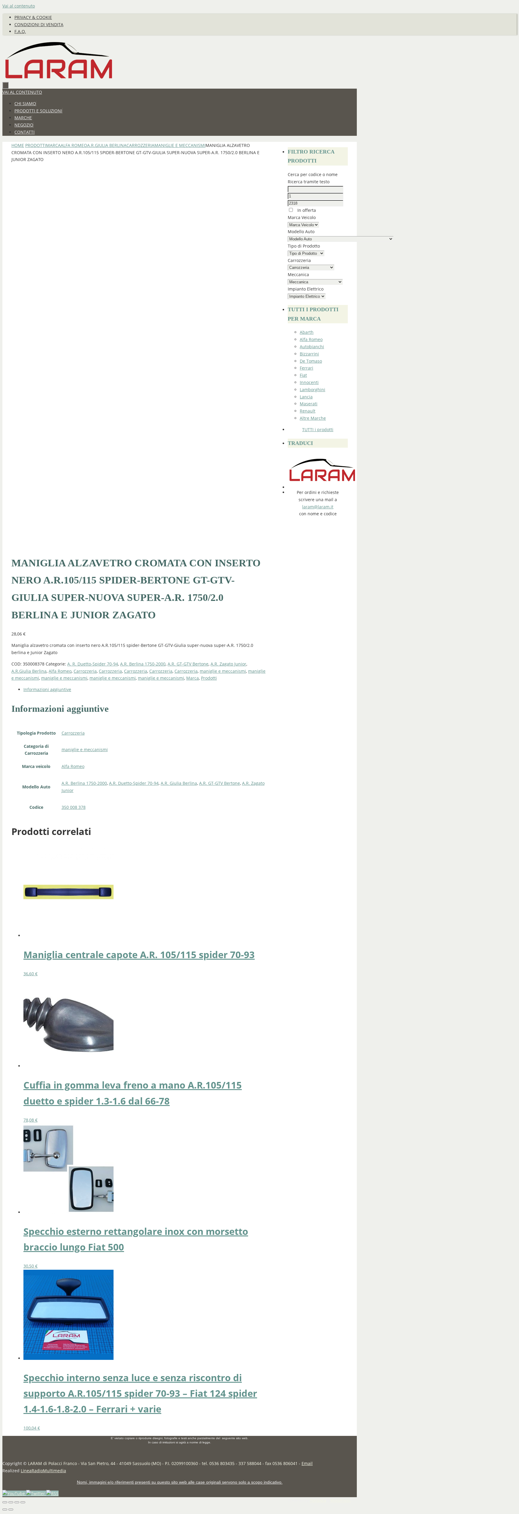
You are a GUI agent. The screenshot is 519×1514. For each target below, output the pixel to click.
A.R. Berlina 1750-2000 (142, 664)
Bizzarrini (309, 354)
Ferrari (306, 368)
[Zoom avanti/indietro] (4, 1502)
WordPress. (340, 1500)
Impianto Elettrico (305, 289)
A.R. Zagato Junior (228, 664)
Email (307, 1463)
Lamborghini (312, 389)
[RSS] (52, 1493)
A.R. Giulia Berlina (179, 783)
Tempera (318, 1500)
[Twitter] (36, 1493)
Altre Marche (313, 418)
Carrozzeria (140, 145)
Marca (53, 145)
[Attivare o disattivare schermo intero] (10, 1502)
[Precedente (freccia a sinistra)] (4, 1509)
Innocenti (309, 382)
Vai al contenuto (18, 6)
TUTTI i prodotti (317, 429)
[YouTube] (14, 1493)
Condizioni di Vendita (38, 24)
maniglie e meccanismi (179, 145)
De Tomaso (311, 361)
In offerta (306, 210)
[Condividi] (16, 1502)
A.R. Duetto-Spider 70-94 (134, 783)
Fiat (303, 375)
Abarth (307, 332)
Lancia (306, 397)
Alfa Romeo (74, 145)
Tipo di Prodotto (304, 246)
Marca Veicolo (302, 217)
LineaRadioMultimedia (43, 1470)
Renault (307, 411)
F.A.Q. (20, 31)
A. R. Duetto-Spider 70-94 (92, 664)
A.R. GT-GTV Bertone (188, 664)
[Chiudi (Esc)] (22, 1502)
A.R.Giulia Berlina (106, 145)
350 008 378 (74, 807)
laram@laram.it (317, 507)
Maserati (308, 404)
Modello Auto (301, 231)
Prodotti (35, 145)
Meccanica (298, 274)
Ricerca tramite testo (308, 181)
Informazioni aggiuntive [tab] (47, 689)
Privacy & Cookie (33, 17)
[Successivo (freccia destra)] (10, 1509)
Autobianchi (312, 346)
